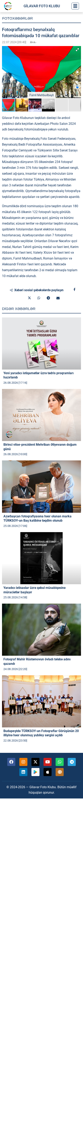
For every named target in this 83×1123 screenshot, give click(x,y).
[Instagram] (23, 762)
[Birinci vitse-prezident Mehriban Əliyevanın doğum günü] (41, 415)
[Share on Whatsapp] (39, 298)
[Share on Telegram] (48, 298)
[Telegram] (72, 762)
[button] (77, 49)
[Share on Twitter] (29, 298)
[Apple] (48, 772)
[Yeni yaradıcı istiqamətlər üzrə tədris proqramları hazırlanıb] (41, 343)
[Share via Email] (58, 298)
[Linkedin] (23, 772)
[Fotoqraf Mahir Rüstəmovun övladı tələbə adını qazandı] (41, 630)
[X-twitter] (35, 762)
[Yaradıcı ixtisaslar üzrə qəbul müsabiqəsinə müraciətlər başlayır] (41, 558)
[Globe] (60, 772)
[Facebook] (11, 762)
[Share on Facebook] (74, 289)
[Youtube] (48, 762)
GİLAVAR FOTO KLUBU (42, 6)
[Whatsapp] (60, 762)
